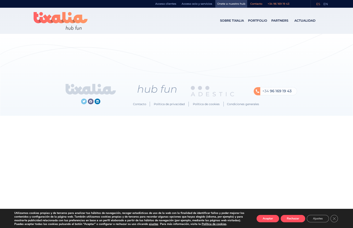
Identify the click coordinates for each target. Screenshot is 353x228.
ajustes (153, 224)
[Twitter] (84, 101)
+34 (277, 91)
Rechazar (293, 218)
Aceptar (268, 218)
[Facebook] (91, 101)
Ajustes (318, 218)
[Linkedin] (97, 101)
